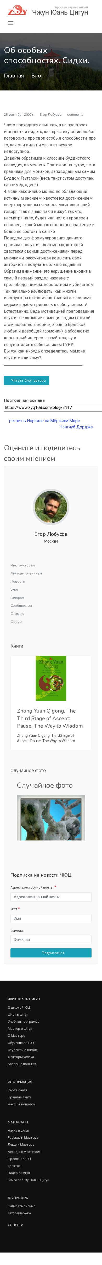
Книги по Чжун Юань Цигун (28, 1180)
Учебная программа (23, 1021)
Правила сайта (20, 1097)
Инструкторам (22, 565)
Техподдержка (19, 1213)
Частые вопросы (22, 1104)
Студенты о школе (23, 1050)
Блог (37, 76)
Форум (16, 621)
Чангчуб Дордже (77, 427)
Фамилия (17, 931)
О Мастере (16, 1036)
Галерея (17, 597)
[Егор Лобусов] (51, 502)
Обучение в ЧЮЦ (21, 1043)
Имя (13, 909)
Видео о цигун (19, 1173)
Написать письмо (22, 1206)
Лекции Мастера (21, 1144)
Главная (14, 76)
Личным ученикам (26, 573)
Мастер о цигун (20, 1029)
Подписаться (52, 952)
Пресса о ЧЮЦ (19, 1159)
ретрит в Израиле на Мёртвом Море (44, 420)
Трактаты (15, 1166)
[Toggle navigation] (10, 23)
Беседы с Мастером (24, 1152)
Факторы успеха (21, 1057)
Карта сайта (17, 1090)
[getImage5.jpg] (51, 817)
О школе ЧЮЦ (19, 1007)
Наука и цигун (18, 1130)
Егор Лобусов (51, 114)
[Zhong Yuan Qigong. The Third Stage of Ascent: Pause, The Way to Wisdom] (51, 678)
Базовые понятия (22, 1064)
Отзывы (17, 613)
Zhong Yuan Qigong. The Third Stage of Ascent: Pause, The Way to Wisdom (50, 718)
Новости (17, 581)
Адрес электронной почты (31, 887)
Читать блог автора (28, 380)
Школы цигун (18, 1014)
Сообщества (21, 605)
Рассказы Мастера (23, 1137)
